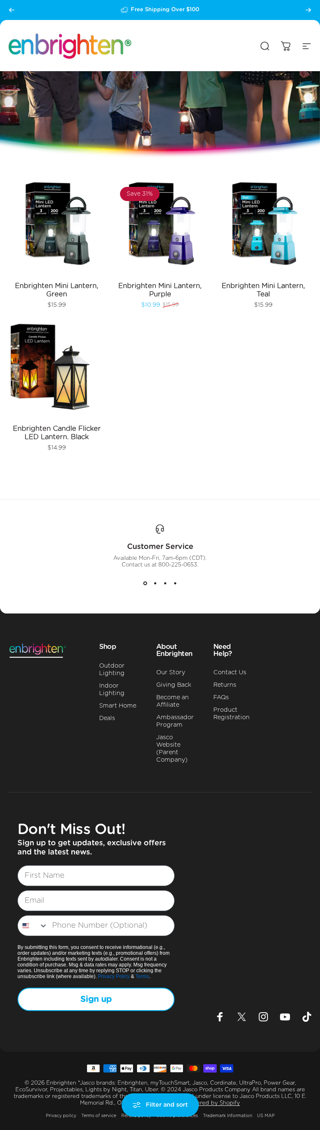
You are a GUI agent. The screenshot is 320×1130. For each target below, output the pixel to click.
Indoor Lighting (112, 689)
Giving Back (173, 685)
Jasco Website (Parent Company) (172, 748)
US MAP (266, 1116)
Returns (224, 685)
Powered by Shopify (212, 1103)
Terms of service (98, 1116)
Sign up (96, 999)
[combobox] (33, 926)
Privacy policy (61, 1116)
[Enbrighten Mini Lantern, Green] (56, 227)
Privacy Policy (114, 976)
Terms (142, 976)
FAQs (221, 697)
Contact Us (229, 672)
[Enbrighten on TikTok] (307, 1017)
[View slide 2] (155, 584)
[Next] (308, 10)
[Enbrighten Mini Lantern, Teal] (263, 227)
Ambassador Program (175, 721)
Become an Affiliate (172, 701)
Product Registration (231, 713)
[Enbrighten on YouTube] (285, 1017)
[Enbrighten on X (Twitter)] (242, 1017)
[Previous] (11, 10)
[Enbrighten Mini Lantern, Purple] (160, 227)
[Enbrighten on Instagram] (263, 1017)
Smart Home (117, 706)
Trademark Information (227, 1116)
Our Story (170, 672)
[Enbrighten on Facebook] (220, 1017)
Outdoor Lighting (112, 669)
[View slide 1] (145, 584)
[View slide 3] (165, 584)
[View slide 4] (175, 584)
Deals (107, 718)
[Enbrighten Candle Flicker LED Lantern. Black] (56, 369)
